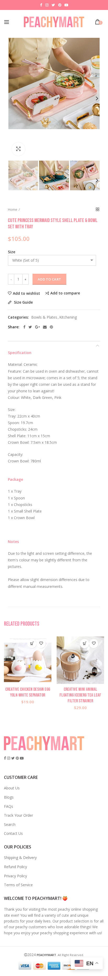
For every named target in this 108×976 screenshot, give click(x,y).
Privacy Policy (15, 875)
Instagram (47, 5)
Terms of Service (18, 884)
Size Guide (23, 302)
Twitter (53, 5)
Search (9, 824)
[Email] (44, 327)
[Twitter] (30, 327)
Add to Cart (49, 279)
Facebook (41, 5)
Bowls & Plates (44, 317)
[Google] (37, 327)
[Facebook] (24, 327)
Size (11, 251)
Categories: (18, 317)
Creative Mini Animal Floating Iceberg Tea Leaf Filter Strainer (80, 695)
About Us (12, 787)
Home (12, 209)
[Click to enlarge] (18, 149)
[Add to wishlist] (41, 643)
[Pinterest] (51, 327)
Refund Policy (15, 866)
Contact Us (13, 833)
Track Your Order (18, 815)
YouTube (66, 5)
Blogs (9, 797)
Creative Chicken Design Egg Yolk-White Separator (27, 692)
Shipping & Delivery (20, 857)
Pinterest (60, 5)
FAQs (8, 806)
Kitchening (68, 317)
